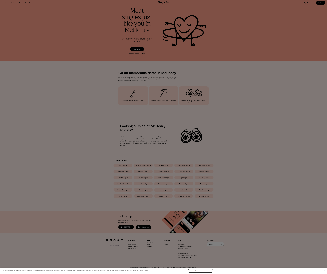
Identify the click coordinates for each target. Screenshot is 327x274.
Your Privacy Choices (200, 271)
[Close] (324, 271)
